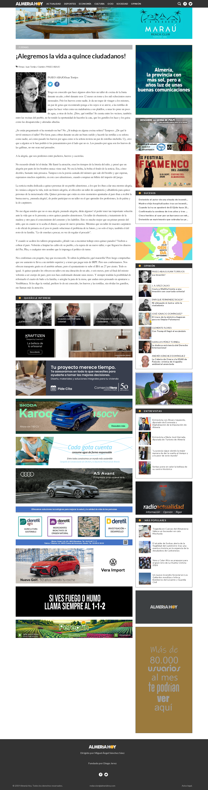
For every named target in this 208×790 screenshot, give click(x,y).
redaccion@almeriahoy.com (102, 785)
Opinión (136, 3)
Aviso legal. (187, 785)
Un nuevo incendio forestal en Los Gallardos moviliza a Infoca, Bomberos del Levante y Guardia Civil (170, 578)
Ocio (110, 3)
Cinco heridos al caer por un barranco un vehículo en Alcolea (171, 215)
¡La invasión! (158, 275)
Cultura (99, 3)
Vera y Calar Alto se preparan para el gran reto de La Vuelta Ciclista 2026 (170, 562)
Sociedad (122, 3)
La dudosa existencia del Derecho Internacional (170, 346)
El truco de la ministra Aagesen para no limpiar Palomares (168, 318)
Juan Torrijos (31, 66)
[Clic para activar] (179, 4)
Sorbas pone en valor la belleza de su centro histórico (169, 467)
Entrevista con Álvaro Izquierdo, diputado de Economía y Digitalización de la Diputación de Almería (169, 423)
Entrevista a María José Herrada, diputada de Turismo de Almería (169, 438)
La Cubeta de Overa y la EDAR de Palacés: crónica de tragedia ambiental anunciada (169, 361)
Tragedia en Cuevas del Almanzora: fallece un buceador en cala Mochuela (171, 531)
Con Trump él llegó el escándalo (169, 331)
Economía (85, 3)
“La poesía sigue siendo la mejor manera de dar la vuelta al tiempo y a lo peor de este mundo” (170, 453)
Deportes (70, 3)
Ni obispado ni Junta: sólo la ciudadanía (167, 304)
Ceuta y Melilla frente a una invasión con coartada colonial (168, 290)
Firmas (22, 66)
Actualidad (53, 3)
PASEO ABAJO (53, 66)
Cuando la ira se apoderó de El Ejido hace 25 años (166, 207)
